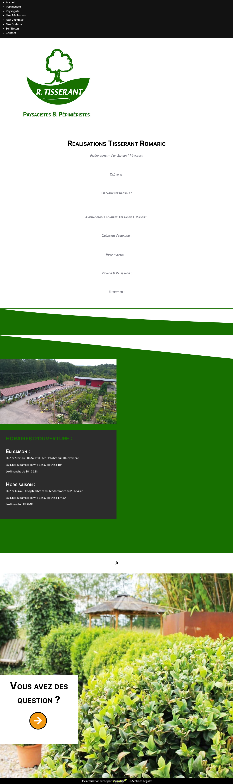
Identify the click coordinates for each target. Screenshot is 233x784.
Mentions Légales (141, 781)
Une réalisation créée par (96, 781)
